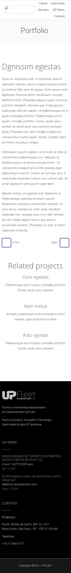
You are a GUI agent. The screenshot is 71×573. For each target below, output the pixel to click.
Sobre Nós (58, 3)
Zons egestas (35, 277)
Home (43, 3)
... (35, 464)
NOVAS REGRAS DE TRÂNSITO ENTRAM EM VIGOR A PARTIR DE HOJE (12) (31, 458)
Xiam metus (35, 306)
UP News (58, 9)
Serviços (43, 9)
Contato (59, 16)
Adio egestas (35, 335)
